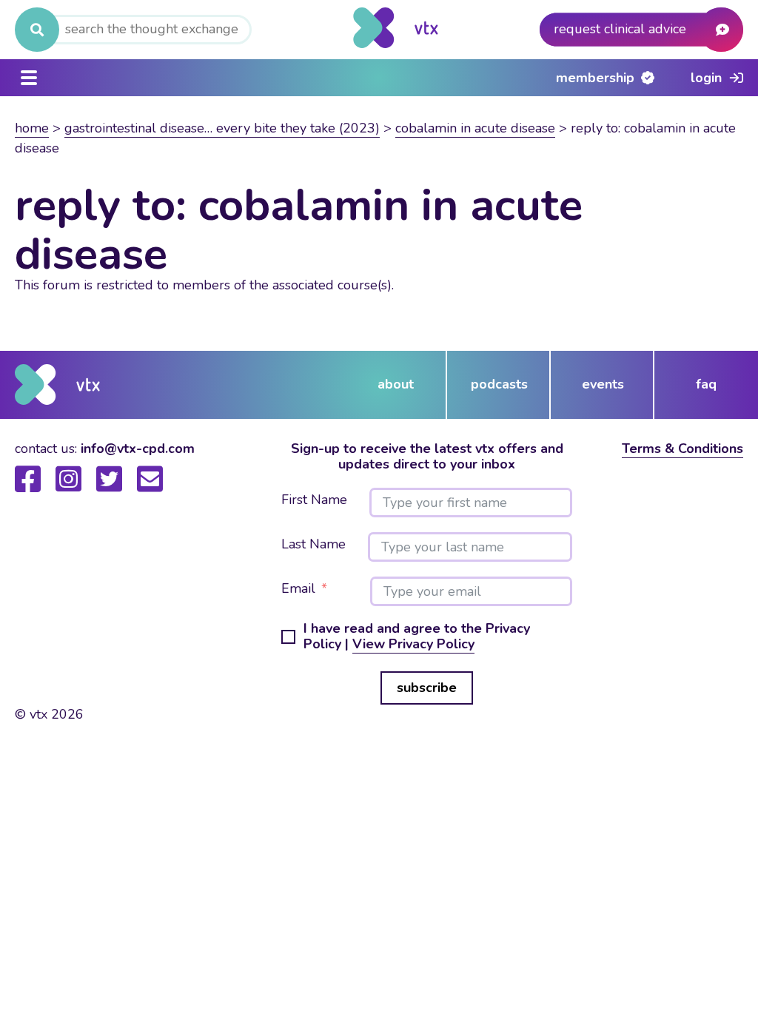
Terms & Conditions (682, 448)
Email (298, 589)
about (396, 384)
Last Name (313, 545)
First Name (314, 500)
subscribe (427, 687)
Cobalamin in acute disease (475, 128)
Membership (595, 78)
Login (706, 78)
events (603, 384)
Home (32, 128)
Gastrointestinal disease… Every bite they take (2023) (222, 128)
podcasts (499, 384)
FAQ (706, 384)
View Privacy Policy (413, 644)
